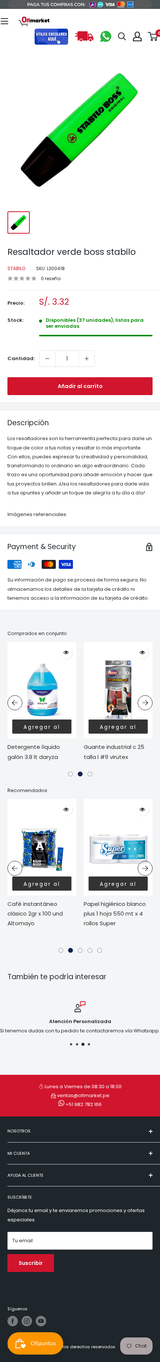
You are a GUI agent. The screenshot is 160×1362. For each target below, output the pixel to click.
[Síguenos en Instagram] (27, 1321)
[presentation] (14, 702)
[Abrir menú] (4, 21)
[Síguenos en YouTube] (41, 1321)
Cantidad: (21, 358)
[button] (70, 774)
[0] (153, 36)
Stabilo (16, 268)
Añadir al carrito (80, 386)
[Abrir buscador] (122, 36)
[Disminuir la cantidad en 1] (47, 358)
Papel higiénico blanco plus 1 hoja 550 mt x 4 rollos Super (115, 913)
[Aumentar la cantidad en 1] (87, 358)
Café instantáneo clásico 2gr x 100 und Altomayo (35, 913)
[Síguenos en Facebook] (12, 1321)
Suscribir (31, 1263)
